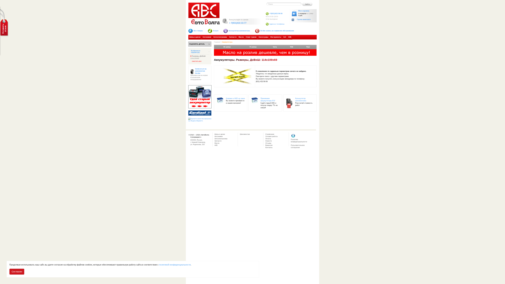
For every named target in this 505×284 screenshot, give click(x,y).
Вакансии (268, 145)
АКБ (289, 37)
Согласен (17, 271)
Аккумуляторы (227, 42)
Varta (275, 47)
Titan (308, 47)
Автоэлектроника (220, 37)
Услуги (215, 31)
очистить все (196, 61)
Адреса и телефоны (276, 24)
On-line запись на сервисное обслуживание (277, 31)
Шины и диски (194, 37)
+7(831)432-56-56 (275, 13)
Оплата (268, 139)
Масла (241, 37)
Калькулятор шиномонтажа (239, 31)
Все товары (198, 31)
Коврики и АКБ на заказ (235, 98)
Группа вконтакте (304, 19)
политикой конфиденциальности (175, 265)
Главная (217, 42)
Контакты (268, 147)
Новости (268, 141)
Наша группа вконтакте (293, 136)
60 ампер (227, 47)
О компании (269, 134)
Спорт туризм (251, 37)
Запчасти (232, 37)
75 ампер (252, 47)
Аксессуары (263, 37)
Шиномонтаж (245, 134)
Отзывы (268, 143)
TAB (291, 47)
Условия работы (271, 136)
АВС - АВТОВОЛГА (204, 13)
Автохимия (207, 37)
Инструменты (275, 37)
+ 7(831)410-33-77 (237, 23)
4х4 (284, 37)
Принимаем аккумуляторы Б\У (268, 99)
